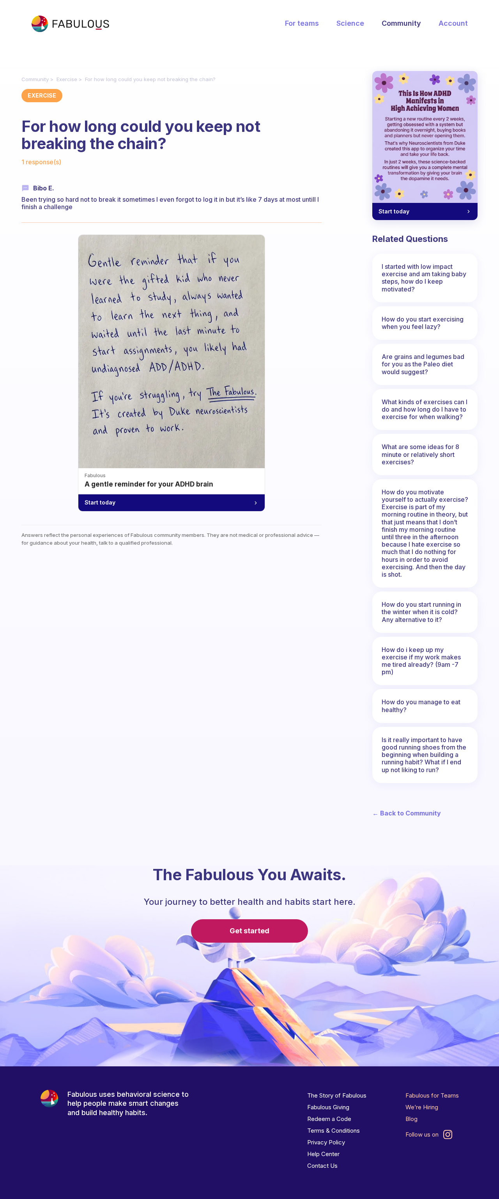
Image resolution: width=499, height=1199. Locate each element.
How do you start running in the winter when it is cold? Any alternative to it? (421, 611)
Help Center (323, 1154)
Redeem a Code (329, 1119)
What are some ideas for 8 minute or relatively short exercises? (420, 454)
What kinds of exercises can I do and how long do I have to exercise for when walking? (424, 409)
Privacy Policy (326, 1142)
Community (401, 23)
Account (453, 23)
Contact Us (322, 1165)
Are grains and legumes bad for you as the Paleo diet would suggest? (423, 364)
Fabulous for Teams (432, 1095)
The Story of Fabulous (336, 1095)
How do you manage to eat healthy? (421, 705)
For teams (302, 23)
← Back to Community (406, 813)
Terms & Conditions (333, 1130)
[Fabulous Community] (70, 24)
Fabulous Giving (328, 1107)
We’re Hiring (421, 1107)
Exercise (67, 79)
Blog (411, 1119)
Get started (249, 931)
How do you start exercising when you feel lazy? (423, 322)
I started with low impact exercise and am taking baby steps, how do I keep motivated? (424, 278)
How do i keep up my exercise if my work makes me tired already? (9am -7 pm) (421, 661)
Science (350, 23)
